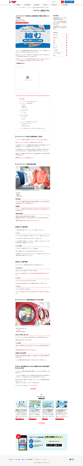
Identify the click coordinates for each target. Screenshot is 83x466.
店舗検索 (18, 4)
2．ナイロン (23, 118)
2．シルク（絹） (24, 112)
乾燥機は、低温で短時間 (25, 125)
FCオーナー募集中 (69, 1)
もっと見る (41, 423)
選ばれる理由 (27, 4)
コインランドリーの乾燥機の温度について (27, 157)
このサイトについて (37, 459)
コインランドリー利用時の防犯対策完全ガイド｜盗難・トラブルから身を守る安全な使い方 (60, 23)
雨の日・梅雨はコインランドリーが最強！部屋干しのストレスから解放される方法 (60, 27)
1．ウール (23, 111)
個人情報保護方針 (29, 459)
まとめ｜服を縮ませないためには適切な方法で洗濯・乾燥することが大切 (33, 128)
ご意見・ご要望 (17, 459)
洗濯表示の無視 (24, 107)
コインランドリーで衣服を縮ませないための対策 (29, 121)
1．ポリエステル (24, 116)
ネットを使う (24, 124)
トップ (16, 7)
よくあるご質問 (64, 4)
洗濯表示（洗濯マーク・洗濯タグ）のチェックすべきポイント (29, 220)
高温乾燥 (23, 106)
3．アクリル (23, 119)
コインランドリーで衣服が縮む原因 (27, 103)
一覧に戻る (32, 388)
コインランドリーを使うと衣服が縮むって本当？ (29, 101)
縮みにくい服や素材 (24, 115)
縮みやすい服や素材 (24, 109)
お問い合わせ (11, 459)
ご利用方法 (37, 4)
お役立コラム (55, 4)
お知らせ (45, 4)
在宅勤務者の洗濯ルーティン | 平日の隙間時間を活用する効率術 (59, 18)
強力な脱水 (24, 104)
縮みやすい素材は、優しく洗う (26, 123)
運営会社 (23, 459)
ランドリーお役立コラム (22, 7)
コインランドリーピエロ (32, 385)
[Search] (62, 2)
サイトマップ (45, 459)
